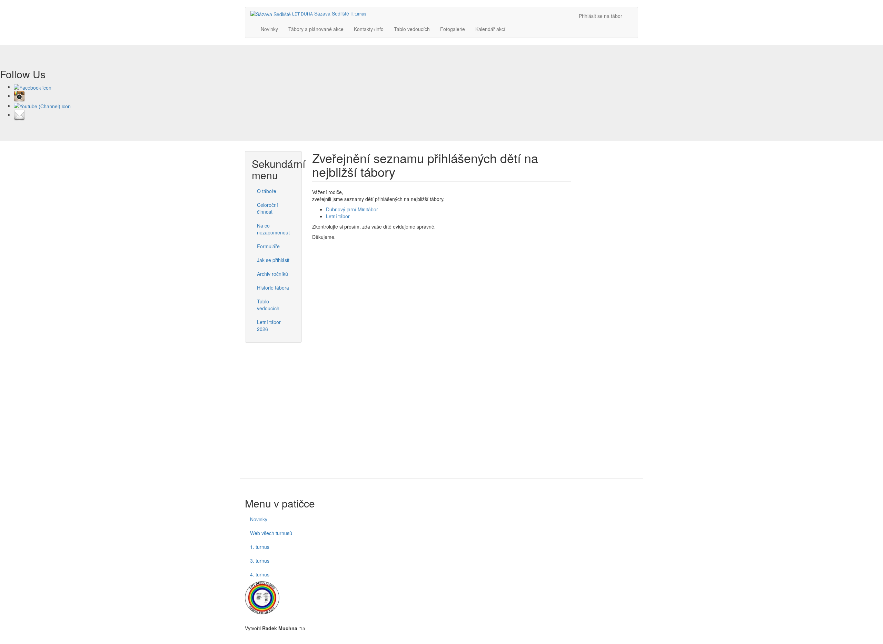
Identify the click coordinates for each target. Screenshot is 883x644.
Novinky (269, 29)
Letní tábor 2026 (269, 325)
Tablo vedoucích (412, 29)
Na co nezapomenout (273, 229)
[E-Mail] (19, 114)
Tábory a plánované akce (316, 29)
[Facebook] (32, 86)
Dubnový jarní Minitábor (352, 209)
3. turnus (259, 560)
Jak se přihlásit (273, 259)
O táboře (266, 191)
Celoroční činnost (267, 208)
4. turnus (259, 574)
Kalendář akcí (490, 29)
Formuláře (268, 246)
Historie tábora (273, 287)
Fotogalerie (452, 29)
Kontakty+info (369, 29)
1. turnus (259, 546)
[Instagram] (19, 95)
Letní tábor (338, 216)
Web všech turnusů (271, 533)
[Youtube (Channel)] (42, 105)
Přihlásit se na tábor (600, 15)
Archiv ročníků (272, 273)
